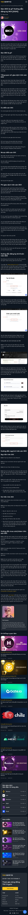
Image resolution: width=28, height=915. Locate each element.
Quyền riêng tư (12, 910)
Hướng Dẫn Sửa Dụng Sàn (6, 652)
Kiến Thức (17, 903)
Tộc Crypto (11, 595)
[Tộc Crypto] (6, 2)
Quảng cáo (4, 901)
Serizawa (7, 17)
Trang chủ (3, 5)
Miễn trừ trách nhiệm (20, 910)
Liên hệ (3, 899)
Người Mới (14, 676)
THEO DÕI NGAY (10, 888)
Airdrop (16, 899)
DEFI (16, 901)
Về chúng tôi (5, 895)
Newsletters (5, 903)
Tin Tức (16, 895)
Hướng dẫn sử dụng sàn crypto (8, 591)
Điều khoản (6, 910)
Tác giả (3, 897)
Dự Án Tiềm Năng (19, 897)
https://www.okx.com (12, 264)
